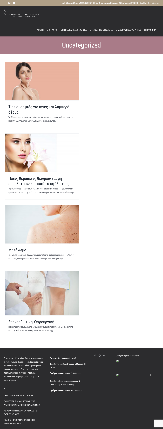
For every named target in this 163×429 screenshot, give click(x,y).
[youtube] (104, 356)
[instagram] (100, 356)
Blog (6, 388)
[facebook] (95, 356)
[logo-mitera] (130, 360)
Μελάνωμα (17, 250)
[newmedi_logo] (133, 375)
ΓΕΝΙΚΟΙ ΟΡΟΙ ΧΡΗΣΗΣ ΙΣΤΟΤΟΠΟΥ (18, 395)
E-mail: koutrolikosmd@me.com (149, 3)
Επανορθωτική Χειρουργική (31, 321)
